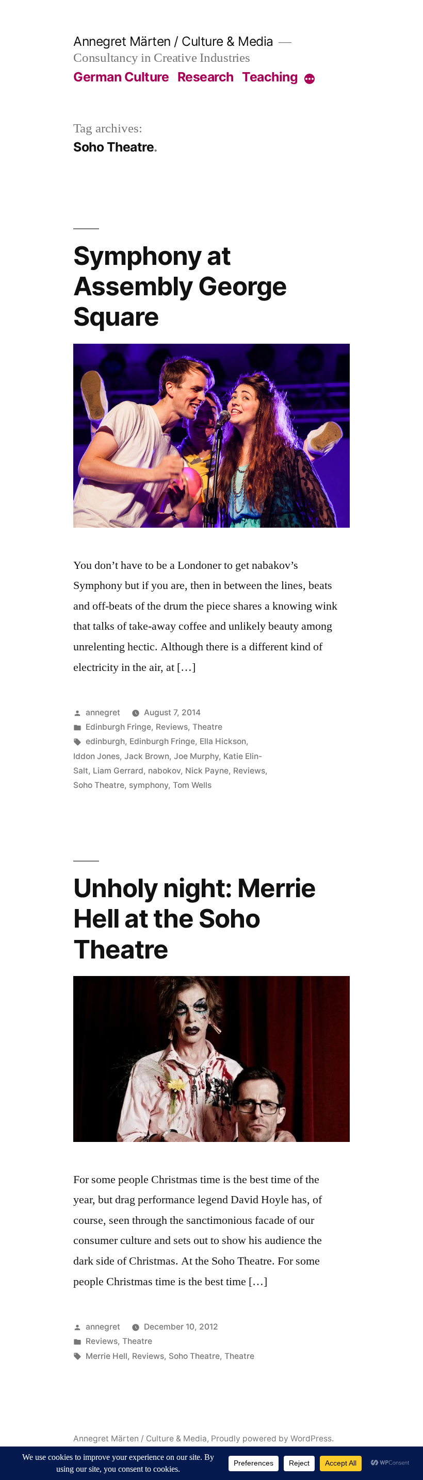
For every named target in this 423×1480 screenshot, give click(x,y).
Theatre (207, 727)
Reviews (172, 727)
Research (205, 77)
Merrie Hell (106, 1356)
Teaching (270, 77)
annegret (103, 712)
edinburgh (105, 741)
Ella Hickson (223, 741)
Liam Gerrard (118, 771)
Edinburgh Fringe (118, 727)
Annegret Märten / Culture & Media (173, 41)
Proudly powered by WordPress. (272, 1438)
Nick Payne (207, 771)
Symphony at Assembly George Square (180, 286)
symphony (148, 785)
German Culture (121, 77)
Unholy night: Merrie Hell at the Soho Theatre (194, 918)
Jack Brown (146, 756)
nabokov (164, 771)
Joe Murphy (196, 756)
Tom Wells (192, 785)
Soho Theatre (98, 785)
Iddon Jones (96, 756)
